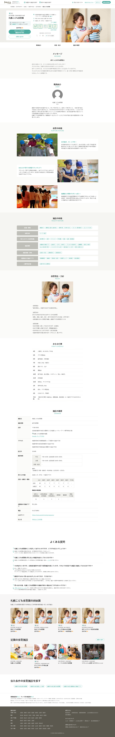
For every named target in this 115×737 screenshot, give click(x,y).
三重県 (32, 720)
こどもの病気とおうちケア (92, 712)
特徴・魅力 (57, 45)
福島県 (44, 712)
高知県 (51, 725)
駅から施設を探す (45, 2)
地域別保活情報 (82, 712)
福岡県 (21, 728)
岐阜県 (25, 720)
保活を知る (67, 712)
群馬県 (45, 715)
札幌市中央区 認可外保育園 (53, 686)
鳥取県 (21, 725)
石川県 (29, 717)
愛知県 (21, 720)
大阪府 (21, 723)
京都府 (29, 723)
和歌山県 (41, 723)
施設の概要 (76, 45)
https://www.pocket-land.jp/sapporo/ (43, 515)
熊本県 (32, 728)
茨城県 (37, 715)
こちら (49, 560)
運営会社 (86, 720)
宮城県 (32, 712)
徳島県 (40, 725)
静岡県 (29, 720)
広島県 (32, 725)
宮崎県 (40, 728)
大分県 (36, 728)
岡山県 (29, 725)
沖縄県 (48, 728)
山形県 (40, 712)
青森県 (25, 712)
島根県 (25, 725)
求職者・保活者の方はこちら (71, 726)
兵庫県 (25, 723)
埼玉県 (30, 715)
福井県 (32, 717)
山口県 (36, 725)
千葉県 (33, 715)
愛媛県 (47, 725)
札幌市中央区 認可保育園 (21, 686)
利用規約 (71, 720)
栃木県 (41, 715)
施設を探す (13, 710)
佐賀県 (25, 728)
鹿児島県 (44, 728)
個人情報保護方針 (94, 720)
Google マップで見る (38, 436)
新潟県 (21, 717)
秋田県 (36, 712)
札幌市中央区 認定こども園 (37, 686)
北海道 (21, 712)
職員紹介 (38, 45)
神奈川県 (26, 715)
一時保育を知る (74, 712)
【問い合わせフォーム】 (20, 588)
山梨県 (36, 717)
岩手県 (29, 712)
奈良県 (36, 723)
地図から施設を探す (30, 2)
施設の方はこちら (89, 2)
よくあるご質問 (79, 720)
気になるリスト (77, 2)
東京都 (21, 715)
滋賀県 (32, 723)
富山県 (25, 717)
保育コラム (68, 710)
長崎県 (29, 728)
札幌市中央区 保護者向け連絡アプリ (72, 686)
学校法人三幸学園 (37, 519)
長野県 (40, 717)
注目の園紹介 (68, 714)
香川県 (44, 725)
